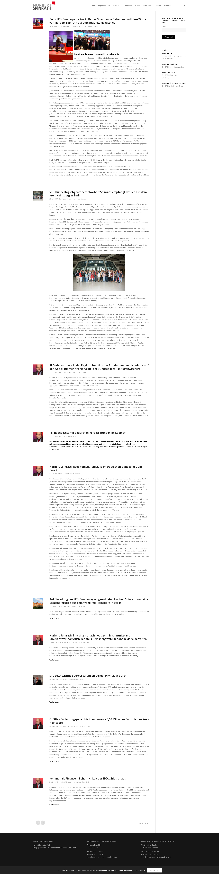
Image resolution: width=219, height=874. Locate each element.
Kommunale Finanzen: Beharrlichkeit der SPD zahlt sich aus (87, 778)
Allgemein (67, 26)
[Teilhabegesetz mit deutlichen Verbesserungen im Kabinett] (38, 437)
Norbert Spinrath (93, 26)
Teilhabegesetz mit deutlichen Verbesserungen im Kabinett (87, 432)
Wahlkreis (79, 26)
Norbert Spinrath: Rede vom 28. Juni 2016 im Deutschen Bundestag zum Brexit (95, 468)
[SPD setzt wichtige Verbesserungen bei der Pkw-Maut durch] (38, 680)
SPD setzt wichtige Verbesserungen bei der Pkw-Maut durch (87, 675)
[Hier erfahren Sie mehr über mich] (38, 640)
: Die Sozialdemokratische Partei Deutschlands (174, 56)
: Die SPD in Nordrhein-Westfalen (170, 75)
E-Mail (165, 26)
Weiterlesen (54, 449)
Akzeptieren (154, 870)
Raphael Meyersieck (82, 642)
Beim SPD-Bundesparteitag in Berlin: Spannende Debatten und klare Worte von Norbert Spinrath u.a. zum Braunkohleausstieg (97, 20)
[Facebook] (184, 5)
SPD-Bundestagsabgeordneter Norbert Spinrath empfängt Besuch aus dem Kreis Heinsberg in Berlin (98, 193)
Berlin (74, 26)
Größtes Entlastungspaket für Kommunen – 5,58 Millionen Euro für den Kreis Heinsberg (99, 720)
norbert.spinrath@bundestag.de (104, 857)
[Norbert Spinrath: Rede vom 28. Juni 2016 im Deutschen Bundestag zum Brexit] (38, 471)
